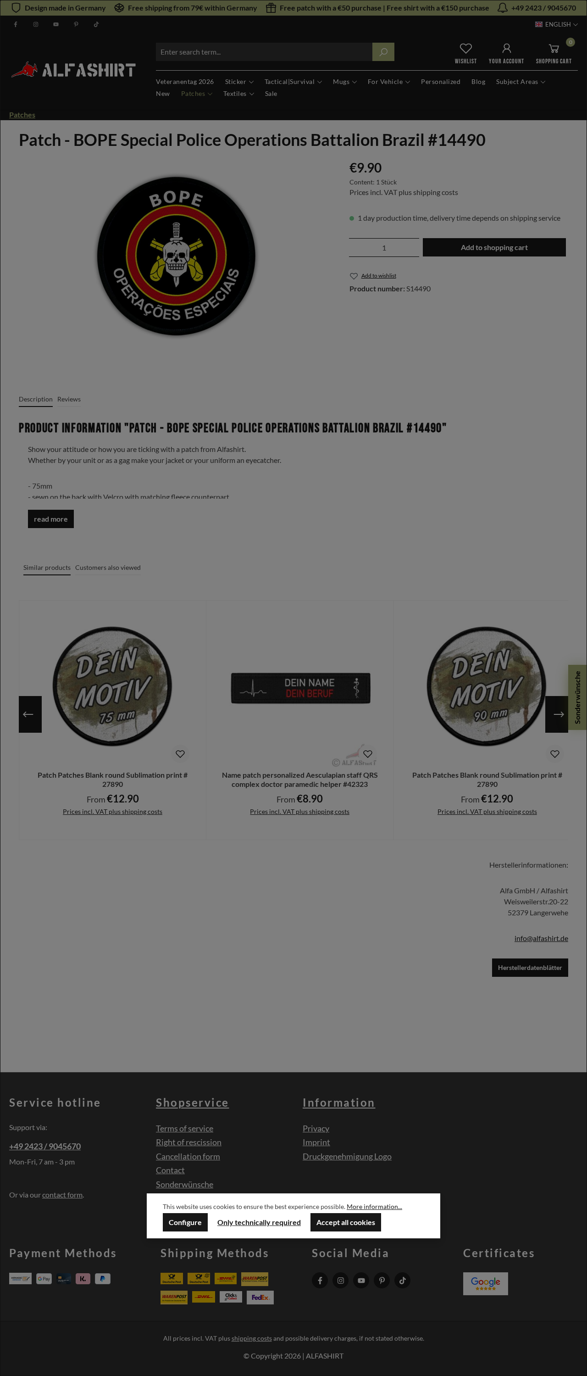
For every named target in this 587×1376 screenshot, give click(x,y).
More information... (374, 1206)
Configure (185, 1222)
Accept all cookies (345, 1222)
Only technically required (259, 1222)
